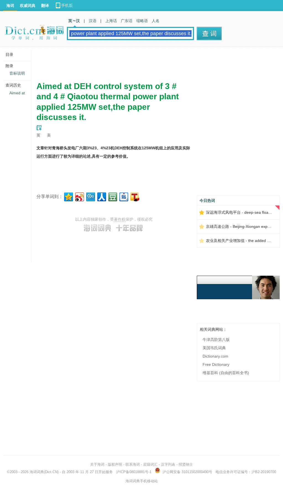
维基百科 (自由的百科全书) (226, 373)
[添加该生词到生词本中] (38, 127)
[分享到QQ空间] (68, 196)
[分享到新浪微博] (79, 196)
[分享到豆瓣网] (112, 196)
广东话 (126, 21)
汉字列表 (168, 464)
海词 (10, 5)
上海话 (111, 21)
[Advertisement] (137, 62)
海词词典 (37, 472)
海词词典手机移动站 (141, 481)
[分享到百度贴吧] (123, 196)
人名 (155, 21)
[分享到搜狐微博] (134, 196)
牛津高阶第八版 (216, 339)
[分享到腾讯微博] (90, 196)
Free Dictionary (216, 364)
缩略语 (142, 21)
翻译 (45, 5)
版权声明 (115, 464)
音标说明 (17, 73)
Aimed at (17, 93)
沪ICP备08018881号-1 (133, 472)
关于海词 (97, 464)
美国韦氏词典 (214, 348)
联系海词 (132, 464)
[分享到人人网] (101, 196)
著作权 (119, 219)
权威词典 (27, 5)
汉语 (92, 21)
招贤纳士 (186, 464)
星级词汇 (150, 464)
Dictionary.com (215, 356)
